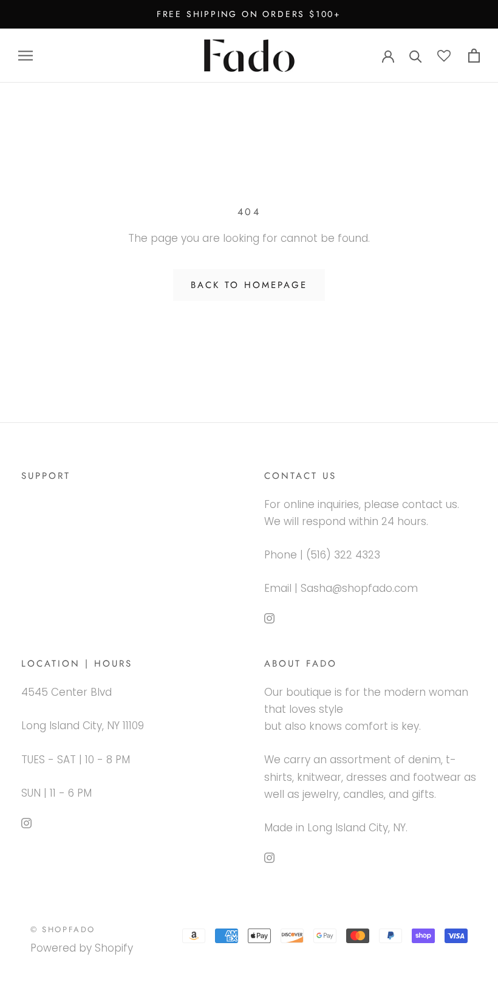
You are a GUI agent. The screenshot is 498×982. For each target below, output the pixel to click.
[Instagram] (269, 617)
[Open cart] (474, 56)
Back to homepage (249, 285)
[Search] (415, 55)
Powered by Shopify (81, 948)
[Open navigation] (25, 55)
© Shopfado (62, 929)
